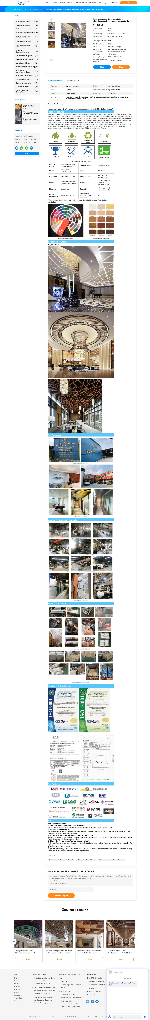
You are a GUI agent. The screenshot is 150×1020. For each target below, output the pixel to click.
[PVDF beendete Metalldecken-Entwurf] (18, 114)
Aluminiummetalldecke (27, 21)
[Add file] (109, 1017)
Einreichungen (61, 895)
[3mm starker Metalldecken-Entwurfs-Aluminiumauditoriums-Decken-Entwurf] (90, 934)
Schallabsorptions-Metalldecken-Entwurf (111, 860)
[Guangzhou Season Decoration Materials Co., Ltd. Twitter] (87, 1001)
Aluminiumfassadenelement (27, 32)
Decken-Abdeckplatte (27, 83)
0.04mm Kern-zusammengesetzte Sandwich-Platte (71, 984)
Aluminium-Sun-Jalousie (27, 76)
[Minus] (145, 972)
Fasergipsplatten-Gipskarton (27, 91)
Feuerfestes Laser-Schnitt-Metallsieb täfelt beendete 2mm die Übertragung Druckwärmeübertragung (43, 1000)
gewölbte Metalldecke (27, 41)
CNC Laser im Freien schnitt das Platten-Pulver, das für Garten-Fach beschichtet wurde (44, 990)
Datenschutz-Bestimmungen (19, 999)
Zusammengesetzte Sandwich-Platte (27, 37)
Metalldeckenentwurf (27, 29)
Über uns (17, 986)
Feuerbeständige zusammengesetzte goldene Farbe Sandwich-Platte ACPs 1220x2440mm (70, 1004)
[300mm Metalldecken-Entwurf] (18, 121)
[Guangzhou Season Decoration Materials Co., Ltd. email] (16, 148)
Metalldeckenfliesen (27, 25)
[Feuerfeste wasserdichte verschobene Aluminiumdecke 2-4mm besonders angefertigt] (73, 35)
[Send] (145, 1017)
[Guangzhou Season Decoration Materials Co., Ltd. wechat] (26, 148)
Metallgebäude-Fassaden (27, 59)
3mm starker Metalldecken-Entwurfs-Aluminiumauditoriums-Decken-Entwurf (89, 953)
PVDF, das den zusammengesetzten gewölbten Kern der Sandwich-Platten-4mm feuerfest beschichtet (71, 995)
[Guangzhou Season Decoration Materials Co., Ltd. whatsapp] (21, 148)
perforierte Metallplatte (27, 56)
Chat (128, 3)
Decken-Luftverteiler (27, 79)
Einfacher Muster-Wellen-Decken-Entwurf (29, 106)
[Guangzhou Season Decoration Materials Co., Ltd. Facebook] (92, 1001)
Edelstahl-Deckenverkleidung (27, 51)
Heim (15, 978)
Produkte (17, 981)
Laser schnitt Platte (27, 63)
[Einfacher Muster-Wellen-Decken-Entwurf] (18, 107)
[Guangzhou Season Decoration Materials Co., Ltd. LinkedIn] (97, 1001)
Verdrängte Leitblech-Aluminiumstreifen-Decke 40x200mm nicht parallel (117, 953)
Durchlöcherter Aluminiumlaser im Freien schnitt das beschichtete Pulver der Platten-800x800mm (44, 981)
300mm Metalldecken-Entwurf (30, 119)
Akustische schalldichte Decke (27, 46)
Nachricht (17, 989)
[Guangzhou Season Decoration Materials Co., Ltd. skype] (31, 148)
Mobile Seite (18, 995)
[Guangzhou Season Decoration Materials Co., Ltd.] (22, 3)
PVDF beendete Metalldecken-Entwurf (30, 113)
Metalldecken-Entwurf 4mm (86, 860)
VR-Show (17, 984)
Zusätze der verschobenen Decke (27, 71)
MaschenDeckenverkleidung (27, 67)
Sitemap (16, 992)
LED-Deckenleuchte (27, 87)
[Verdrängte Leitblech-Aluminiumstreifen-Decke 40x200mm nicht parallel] (120, 934)
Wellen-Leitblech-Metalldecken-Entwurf (61, 860)
